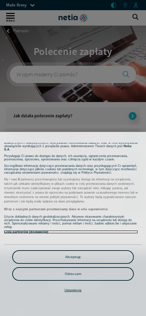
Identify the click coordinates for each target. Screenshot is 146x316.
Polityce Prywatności (96, 172)
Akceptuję (73, 257)
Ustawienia (73, 290)
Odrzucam (73, 274)
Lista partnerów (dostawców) (26, 232)
